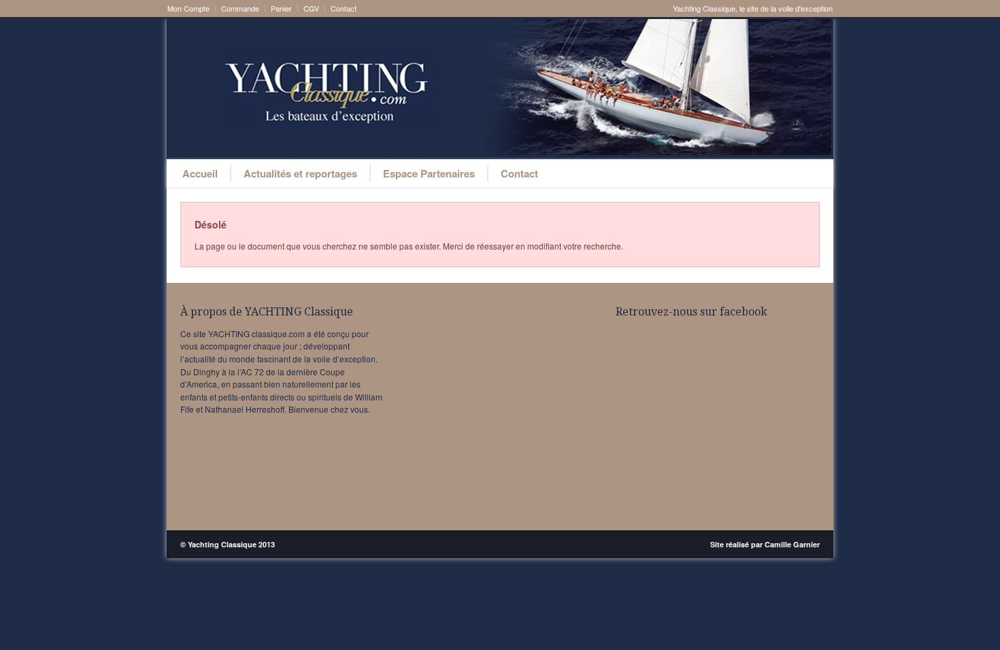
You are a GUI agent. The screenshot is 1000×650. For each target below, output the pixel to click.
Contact (343, 8)
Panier (281, 8)
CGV (311, 8)
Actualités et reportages (300, 173)
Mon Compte (188, 8)
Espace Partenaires (429, 173)
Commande (240, 8)
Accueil (200, 173)
